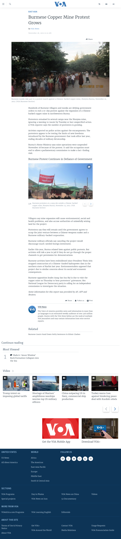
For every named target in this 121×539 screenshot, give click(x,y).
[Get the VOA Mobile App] (60, 428)
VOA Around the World (41, 530)
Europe (34, 471)
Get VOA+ (35, 526)
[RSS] (85, 458)
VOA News (35, 29)
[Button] (89, 39)
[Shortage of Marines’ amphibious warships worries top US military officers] (45, 383)
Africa (33, 458)
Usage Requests (98, 526)
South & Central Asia (40, 481)
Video (6, 371)
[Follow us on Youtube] (74, 458)
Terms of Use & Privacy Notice (11, 527)
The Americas (37, 462)
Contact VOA (67, 526)
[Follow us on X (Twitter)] (68, 458)
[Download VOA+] (100, 428)
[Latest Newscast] (113, 4)
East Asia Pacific (38, 467)
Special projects (8, 499)
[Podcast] (91, 458)
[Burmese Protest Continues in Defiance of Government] (60, 181)
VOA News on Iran (39, 499)
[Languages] (99, 4)
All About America (9, 462)
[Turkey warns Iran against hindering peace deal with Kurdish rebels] (104, 383)
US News (5, 458)
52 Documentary (68, 499)
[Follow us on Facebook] (62, 458)
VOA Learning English (41, 512)
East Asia (32, 12)
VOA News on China (70, 494)
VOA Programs (7, 494)
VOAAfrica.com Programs (12, 512)
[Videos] (106, 4)
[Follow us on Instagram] (79, 458)
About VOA (6, 533)
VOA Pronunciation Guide (102, 530)
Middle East (36, 476)
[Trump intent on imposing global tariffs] (16, 383)
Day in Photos (37, 494)
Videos (94, 494)
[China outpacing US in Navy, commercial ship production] (75, 383)
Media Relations (68, 530)
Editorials (65, 512)
